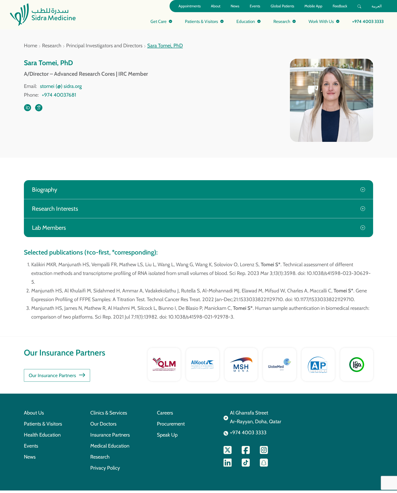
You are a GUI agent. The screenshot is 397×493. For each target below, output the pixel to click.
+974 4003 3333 (368, 21)
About (215, 6)
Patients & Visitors (43, 423)
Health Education (42, 434)
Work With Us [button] (321, 21)
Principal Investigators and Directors (104, 45)
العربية (376, 6)
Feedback (340, 6)
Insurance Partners (110, 434)
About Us (34, 412)
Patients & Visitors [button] (201, 21)
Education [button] (245, 21)
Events (255, 6)
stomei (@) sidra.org (61, 86)
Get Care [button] (158, 21)
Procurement (171, 423)
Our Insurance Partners (52, 375)
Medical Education (109, 446)
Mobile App (313, 6)
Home (30, 45)
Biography (44, 189)
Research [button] (281, 21)
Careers (165, 412)
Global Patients (282, 6)
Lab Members (49, 227)
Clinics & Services (108, 412)
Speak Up (167, 434)
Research (51, 45)
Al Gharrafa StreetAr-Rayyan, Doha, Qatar (255, 417)
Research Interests (55, 208)
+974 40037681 (59, 95)
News (235, 6)
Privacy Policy (105, 468)
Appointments (190, 6)
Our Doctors (103, 423)
